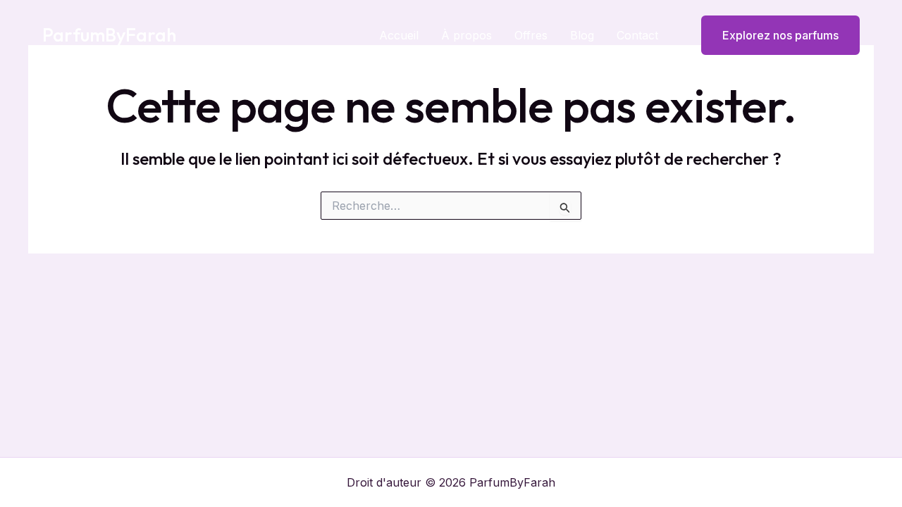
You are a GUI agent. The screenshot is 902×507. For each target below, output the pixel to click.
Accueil (399, 35)
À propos (466, 35)
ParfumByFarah (109, 34)
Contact (637, 35)
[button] (772, 35)
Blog (582, 35)
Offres (531, 35)
